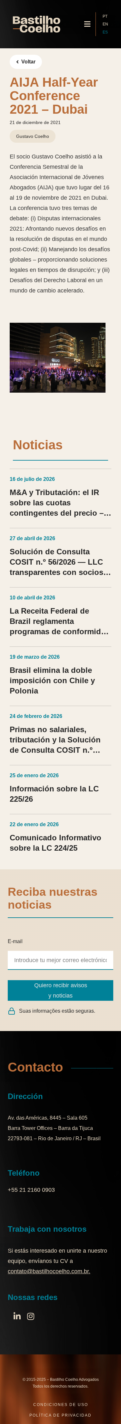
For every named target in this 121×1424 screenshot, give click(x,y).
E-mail (15, 941)
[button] (87, 24)
